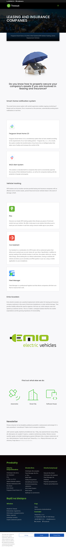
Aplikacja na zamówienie (32, 492)
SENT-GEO (28, 477)
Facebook (46, 521)
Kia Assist (9, 486)
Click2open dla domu (13, 473)
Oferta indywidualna (12, 469)
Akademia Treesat (12, 508)
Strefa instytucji (50, 468)
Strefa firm (29, 468)
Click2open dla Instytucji (51, 475)
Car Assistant (10, 475)
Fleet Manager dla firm (31, 473)
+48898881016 (11, 1)
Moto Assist (28, 490)
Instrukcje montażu (12, 517)
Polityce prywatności (26, 440)
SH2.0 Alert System (32, 36)
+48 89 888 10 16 (39, 519)
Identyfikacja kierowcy (31, 482)
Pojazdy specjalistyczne (50, 481)
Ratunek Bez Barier (49, 473)
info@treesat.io (50, 519)
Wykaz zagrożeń (11, 515)
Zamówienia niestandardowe (42, 509)
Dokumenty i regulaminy (13, 511)
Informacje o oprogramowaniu (15, 513)
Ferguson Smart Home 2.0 (18, 36)
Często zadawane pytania (14, 519)
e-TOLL (27, 475)
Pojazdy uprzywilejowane (51, 484)
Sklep (36, 507)
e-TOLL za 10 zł (11, 479)
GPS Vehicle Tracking (45, 36)
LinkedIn (38, 521)
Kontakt (37, 512)
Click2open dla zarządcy (32, 471)
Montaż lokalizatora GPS (14, 483)
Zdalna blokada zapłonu (13, 481)
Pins (8, 477)
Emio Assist (10, 488)
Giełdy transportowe (31, 479)
